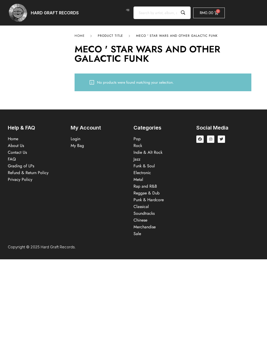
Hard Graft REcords (55, 12)
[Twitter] (221, 139)
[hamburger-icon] (128, 10)
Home (80, 35)
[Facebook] (200, 139)
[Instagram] (210, 139)
